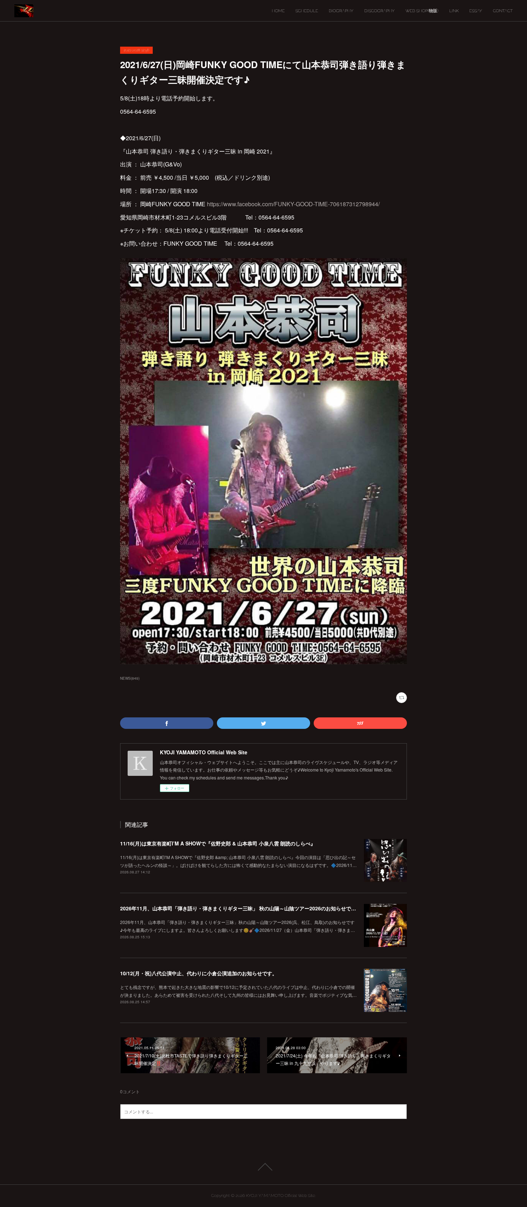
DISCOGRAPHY (379, 10)
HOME (278, 10)
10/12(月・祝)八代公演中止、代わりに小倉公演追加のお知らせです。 (198, 973)
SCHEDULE (306, 10)
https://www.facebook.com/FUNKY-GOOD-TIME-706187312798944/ (293, 204)
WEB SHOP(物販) (421, 10)
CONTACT (503, 10)
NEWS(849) (129, 678)
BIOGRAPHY (341, 10)
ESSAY (475, 10)
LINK (454, 10)
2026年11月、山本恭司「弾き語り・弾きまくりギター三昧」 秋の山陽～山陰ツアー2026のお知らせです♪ (239, 908)
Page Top (263, 1167)
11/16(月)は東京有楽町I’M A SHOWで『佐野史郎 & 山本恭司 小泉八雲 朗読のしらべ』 (217, 843)
